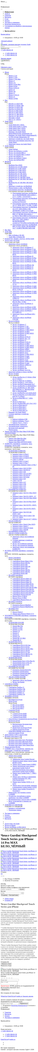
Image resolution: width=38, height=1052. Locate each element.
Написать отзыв (6, 964)
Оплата (7, 21)
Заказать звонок (6, 58)
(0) (2, 874)
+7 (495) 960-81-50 (11, 53)
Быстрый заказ (13, 895)
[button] (5, 34)
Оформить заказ (6, 67)
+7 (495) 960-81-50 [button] (7, 1031)
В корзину (4, 895)
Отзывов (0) (9, 900)
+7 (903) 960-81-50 (11, 55)
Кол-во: (3, 891)
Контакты (8, 17)
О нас (6, 19)
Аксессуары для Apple (12, 823)
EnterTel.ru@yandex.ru (8, 1039)
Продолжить (5, 989)
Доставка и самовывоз (12, 22)
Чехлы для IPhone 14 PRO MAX (15, 827)
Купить (22, 889)
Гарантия (8, 15)
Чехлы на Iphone (10, 825)
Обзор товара (9, 898)
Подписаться (24, 1003)
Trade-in (7, 14)
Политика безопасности (13, 24)
